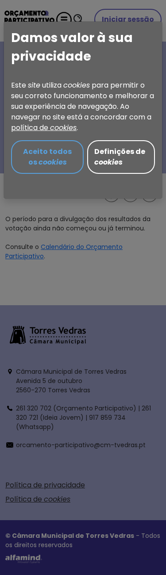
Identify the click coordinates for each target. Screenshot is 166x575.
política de (44, 128)
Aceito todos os (47, 156)
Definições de (119, 156)
